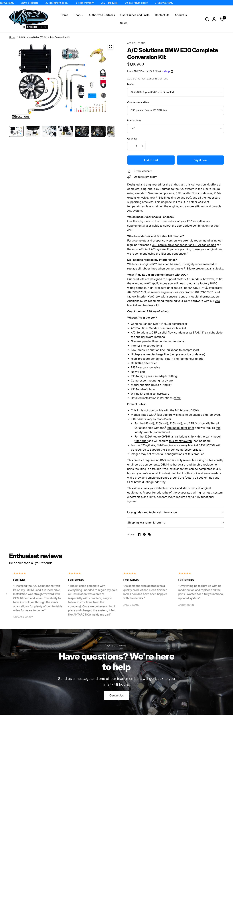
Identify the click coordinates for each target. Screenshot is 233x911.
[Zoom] (110, 46)
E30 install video (157, 311)
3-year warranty (75, 2)
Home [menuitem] (64, 15)
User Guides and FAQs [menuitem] (134, 15)
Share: (131, 534)
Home (12, 37)
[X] (144, 534)
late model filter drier (180, 427)
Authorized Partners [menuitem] (102, 15)
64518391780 (136, 292)
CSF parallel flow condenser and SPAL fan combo (184, 245)
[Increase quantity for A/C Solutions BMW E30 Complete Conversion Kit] (142, 146)
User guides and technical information (152, 512)
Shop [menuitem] (77, 15)
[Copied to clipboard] (149, 534)
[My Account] (214, 19)
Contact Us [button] (116, 695)
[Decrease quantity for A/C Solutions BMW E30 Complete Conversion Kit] (130, 146)
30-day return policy (46, 2)
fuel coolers (165, 414)
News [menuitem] (123, 23)
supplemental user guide (143, 225)
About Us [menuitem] (181, 15)
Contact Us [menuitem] (162, 15)
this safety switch (180, 441)
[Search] (207, 19)
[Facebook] (139, 534)
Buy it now (200, 160)
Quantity (132, 138)
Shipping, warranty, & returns (146, 522)
